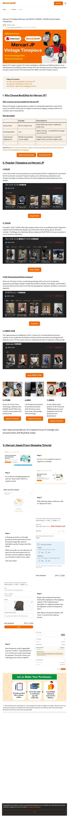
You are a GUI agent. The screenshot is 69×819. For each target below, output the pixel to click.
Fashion (14, 9)
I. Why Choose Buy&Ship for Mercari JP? (21, 82)
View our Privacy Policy (34, 807)
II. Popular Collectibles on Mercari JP (20, 84)
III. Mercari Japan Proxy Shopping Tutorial (22, 86)
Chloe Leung (11, 25)
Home (4, 9)
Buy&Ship (44, 459)
